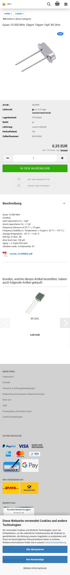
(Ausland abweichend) (41, 113)
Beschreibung (12, 203)
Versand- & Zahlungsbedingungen (19, 388)
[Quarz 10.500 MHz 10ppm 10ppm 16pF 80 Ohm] (35, 55)
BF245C (35, 318)
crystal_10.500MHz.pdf (21, 253)
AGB (5, 405)
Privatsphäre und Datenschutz (17, 411)
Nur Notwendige (35, 559)
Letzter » (19, 13)
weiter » (8, 13)
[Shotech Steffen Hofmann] (7, 4)
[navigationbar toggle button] (66, 4)
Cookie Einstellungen (13, 417)
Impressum (8, 376)
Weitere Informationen (35, 568)
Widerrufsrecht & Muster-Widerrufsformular (24, 394)
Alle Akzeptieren (35, 549)
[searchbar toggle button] (49, 4)
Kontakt (6, 382)
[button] (8, 158)
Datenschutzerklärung (55, 542)
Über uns (7, 399)
